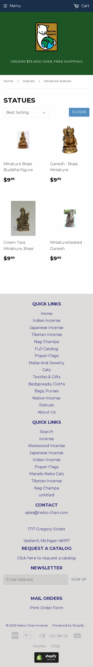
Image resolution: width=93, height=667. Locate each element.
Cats (46, 370)
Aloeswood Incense (46, 445)
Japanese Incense (46, 327)
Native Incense (46, 398)
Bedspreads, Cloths (46, 384)
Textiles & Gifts (46, 377)
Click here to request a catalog (46, 558)
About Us (47, 412)
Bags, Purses (47, 391)
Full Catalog (46, 349)
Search (46, 431)
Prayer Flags (46, 355)
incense (46, 439)
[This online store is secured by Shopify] (46, 661)
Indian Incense (47, 320)
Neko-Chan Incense (32, 625)
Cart (84, 6)
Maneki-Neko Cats (46, 474)
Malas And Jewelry (46, 363)
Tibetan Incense (46, 334)
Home (8, 81)
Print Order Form (46, 608)
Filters (79, 112)
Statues (29, 81)
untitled (46, 495)
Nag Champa (46, 341)
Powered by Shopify (68, 625)
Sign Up (78, 579)
